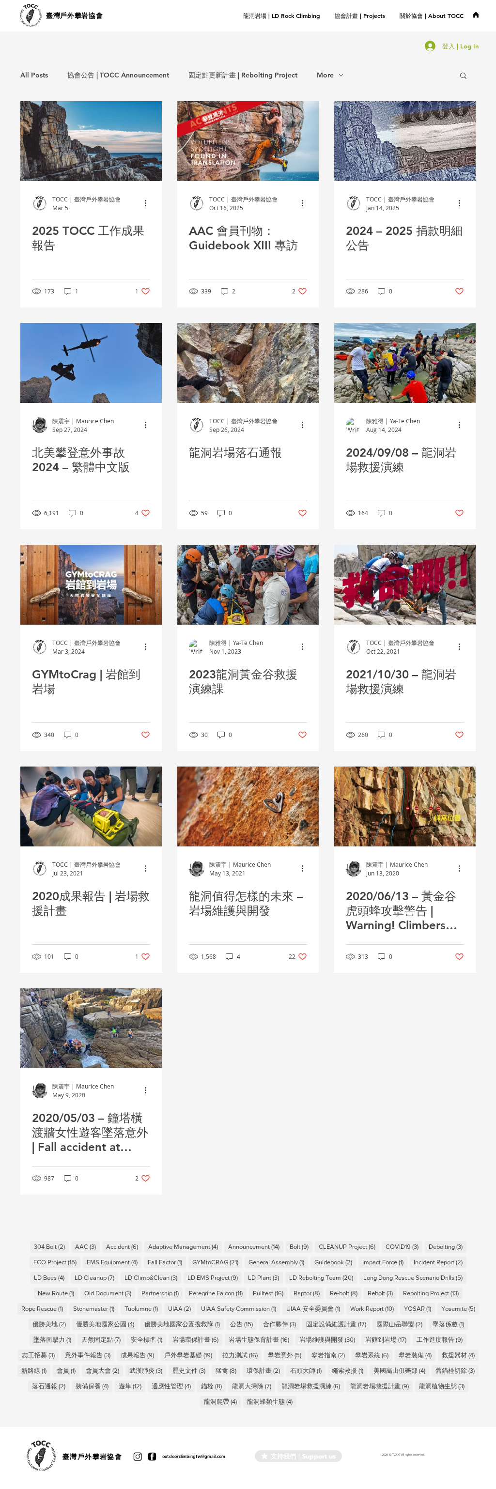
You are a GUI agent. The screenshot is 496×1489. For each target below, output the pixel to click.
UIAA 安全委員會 (315, 1308)
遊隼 (132, 1386)
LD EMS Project (214, 1277)
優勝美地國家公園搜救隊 (184, 1324)
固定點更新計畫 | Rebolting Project (242, 75)
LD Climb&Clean (152, 1277)
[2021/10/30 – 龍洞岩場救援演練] (405, 585)
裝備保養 (94, 1386)
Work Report (374, 1308)
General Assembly (278, 1262)
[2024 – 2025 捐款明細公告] (405, 141)
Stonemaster (95, 1308)
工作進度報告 (441, 1339)
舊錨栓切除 (457, 1370)
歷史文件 (190, 1370)
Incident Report (440, 1262)
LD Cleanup (96, 1277)
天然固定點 (102, 1339)
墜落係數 (450, 1324)
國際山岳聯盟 (401, 1324)
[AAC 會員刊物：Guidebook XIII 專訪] (248, 141)
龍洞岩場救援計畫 (381, 1386)
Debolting (447, 1246)
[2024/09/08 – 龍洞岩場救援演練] (405, 363)
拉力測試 (242, 1355)
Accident (124, 1246)
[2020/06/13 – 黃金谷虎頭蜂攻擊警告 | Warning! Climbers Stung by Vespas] (405, 806)
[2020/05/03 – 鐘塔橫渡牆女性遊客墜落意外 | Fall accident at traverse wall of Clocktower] (91, 1028)
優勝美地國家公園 (107, 1324)
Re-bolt (345, 1293)
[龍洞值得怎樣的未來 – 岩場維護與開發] (248, 806)
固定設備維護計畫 (338, 1324)
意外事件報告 (89, 1355)
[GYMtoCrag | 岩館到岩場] (91, 585)
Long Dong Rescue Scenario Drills (414, 1277)
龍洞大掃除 (253, 1386)
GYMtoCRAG (217, 1262)
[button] (359, 15)
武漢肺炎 (147, 1370)
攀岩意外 (286, 1355)
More (325, 75)
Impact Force (384, 1262)
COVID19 (404, 1246)
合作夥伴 (281, 1324)
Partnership (162, 1293)
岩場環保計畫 (197, 1339)
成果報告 (139, 1355)
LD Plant (265, 1277)
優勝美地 (51, 1324)
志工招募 (40, 1355)
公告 (243, 1324)
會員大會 (104, 1370)
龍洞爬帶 (222, 1401)
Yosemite (460, 1308)
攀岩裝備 (417, 1355)
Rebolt (382, 1293)
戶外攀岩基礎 (190, 1355)
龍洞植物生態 (443, 1386)
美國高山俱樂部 (401, 1370)
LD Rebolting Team (323, 1277)
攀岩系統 (373, 1355)
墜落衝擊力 (54, 1339)
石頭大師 (308, 1370)
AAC (87, 1246)
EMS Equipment (114, 1262)
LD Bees (51, 1277)
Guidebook (335, 1262)
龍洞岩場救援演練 (312, 1386)
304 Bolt (51, 1246)
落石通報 (50, 1386)
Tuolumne (143, 1308)
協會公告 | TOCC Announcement (118, 75)
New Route (58, 1293)
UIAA (181, 1308)
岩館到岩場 (387, 1339)
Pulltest (270, 1293)
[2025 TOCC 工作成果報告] (91, 141)
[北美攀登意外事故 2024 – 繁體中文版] (91, 363)
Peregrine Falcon (218, 1293)
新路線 (35, 1370)
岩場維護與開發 (329, 1339)
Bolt (301, 1246)
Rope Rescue (44, 1308)
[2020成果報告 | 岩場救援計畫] (91, 806)
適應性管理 (173, 1386)
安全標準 (148, 1339)
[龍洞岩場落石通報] (248, 363)
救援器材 (460, 1355)
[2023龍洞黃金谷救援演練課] (248, 585)
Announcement (255, 1246)
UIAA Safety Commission (240, 1308)
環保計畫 (265, 1370)
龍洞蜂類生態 (271, 1401)
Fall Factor (167, 1262)
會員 (68, 1370)
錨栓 (213, 1386)
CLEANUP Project (349, 1246)
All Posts (34, 75)
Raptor (309, 1293)
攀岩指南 (330, 1355)
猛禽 (228, 1370)
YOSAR (419, 1308)
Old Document (109, 1293)
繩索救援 (349, 1370)
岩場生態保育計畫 (261, 1339)
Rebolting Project (433, 1293)
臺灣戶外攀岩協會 (74, 15)
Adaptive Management (185, 1246)
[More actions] (149, 203)
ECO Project (56, 1262)
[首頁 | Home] (475, 14)
